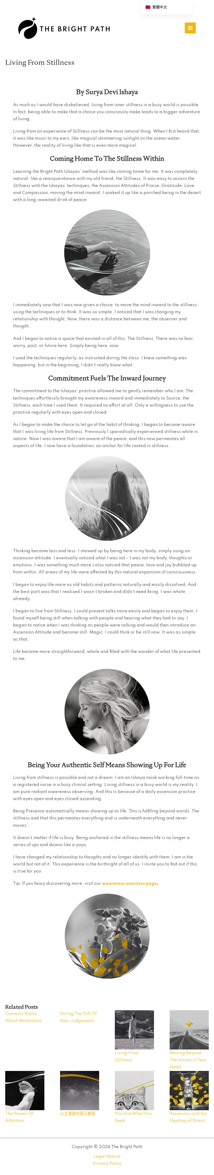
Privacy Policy (107, 1163)
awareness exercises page (129, 883)
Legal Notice (107, 1156)
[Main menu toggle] (190, 27)
